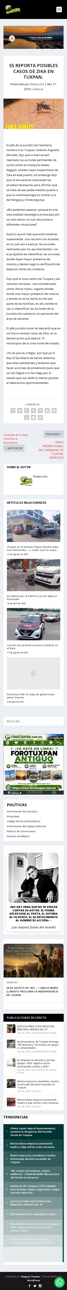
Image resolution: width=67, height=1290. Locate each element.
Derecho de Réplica (18, 836)
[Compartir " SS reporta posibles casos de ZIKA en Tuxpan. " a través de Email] (33, 417)
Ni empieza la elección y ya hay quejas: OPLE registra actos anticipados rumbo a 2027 (36, 1063)
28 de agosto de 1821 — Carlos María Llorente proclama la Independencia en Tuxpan (32, 991)
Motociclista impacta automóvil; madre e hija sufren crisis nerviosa (37, 1101)
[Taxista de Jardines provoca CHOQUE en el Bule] (33, 624)
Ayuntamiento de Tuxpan (44, 1032)
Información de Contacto (22, 811)
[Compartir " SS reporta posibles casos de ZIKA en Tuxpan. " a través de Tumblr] (33, 410)
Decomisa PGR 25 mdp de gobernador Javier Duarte (31, 696)
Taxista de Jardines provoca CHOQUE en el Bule (32, 647)
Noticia (38, 89)
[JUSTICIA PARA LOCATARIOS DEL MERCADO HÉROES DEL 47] (11, 1028)
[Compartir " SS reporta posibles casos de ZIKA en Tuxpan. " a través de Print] (40, 417)
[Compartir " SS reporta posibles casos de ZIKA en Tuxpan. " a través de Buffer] (54, 410)
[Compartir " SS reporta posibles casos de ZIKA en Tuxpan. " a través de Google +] (26, 410)
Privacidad (13, 816)
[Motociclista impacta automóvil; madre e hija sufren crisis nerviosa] (11, 1102)
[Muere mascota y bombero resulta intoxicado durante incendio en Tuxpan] (11, 1083)
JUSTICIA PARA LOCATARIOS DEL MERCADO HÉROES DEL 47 (36, 1028)
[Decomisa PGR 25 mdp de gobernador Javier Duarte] (33, 673)
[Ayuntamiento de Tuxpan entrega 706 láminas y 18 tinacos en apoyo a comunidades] (11, 1044)
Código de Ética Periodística (23, 821)
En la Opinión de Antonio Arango (36, 1071)
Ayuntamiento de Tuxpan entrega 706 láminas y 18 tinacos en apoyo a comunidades (38, 1044)
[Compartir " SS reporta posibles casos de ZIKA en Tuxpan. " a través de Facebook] (12, 410)
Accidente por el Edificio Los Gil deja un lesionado (32, 597)
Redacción (37, 84)
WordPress (33, 1280)
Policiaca (36, 1091)
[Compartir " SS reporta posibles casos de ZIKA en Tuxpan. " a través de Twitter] (19, 410)
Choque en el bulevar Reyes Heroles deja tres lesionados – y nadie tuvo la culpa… (33, 548)
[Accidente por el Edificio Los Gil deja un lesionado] (33, 575)
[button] (59, 1282)
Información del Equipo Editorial (26, 826)
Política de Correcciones (21, 831)
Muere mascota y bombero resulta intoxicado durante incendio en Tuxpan (38, 1084)
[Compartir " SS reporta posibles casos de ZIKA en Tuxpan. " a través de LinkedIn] (47, 410)
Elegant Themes (30, 1276)
